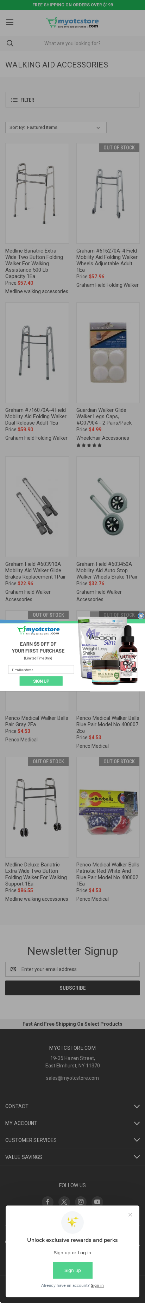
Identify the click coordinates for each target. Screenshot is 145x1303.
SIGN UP (41, 681)
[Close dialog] (141, 616)
